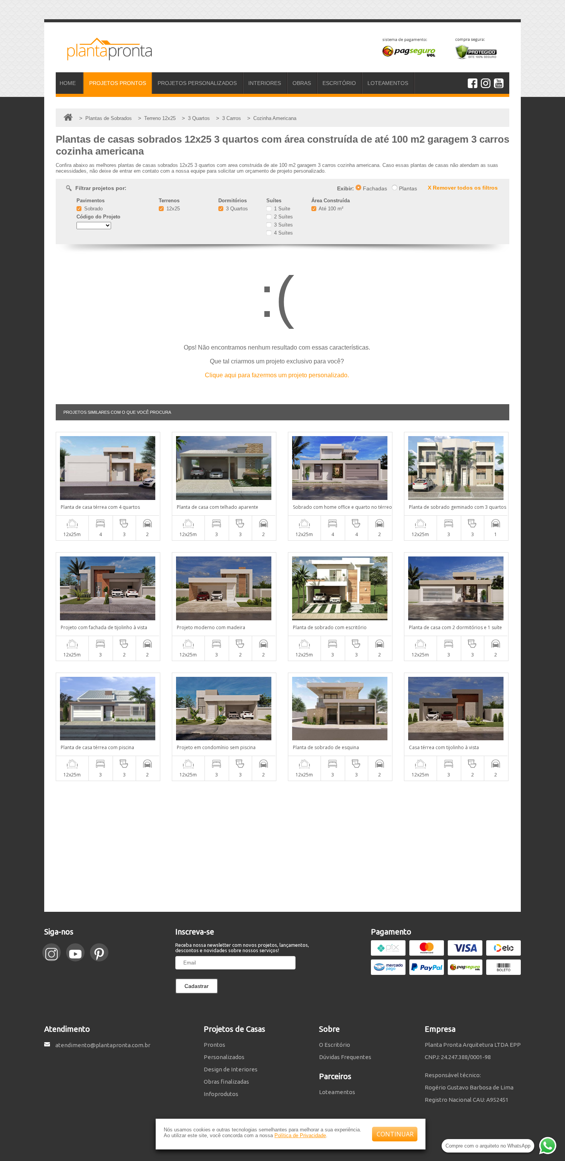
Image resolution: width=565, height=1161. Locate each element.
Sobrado (93, 209)
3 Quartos (236, 209)
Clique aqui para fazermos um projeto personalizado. (277, 375)
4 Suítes (283, 233)
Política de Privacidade (300, 1135)
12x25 (172, 209)
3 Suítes (283, 225)
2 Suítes (283, 217)
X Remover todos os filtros (463, 188)
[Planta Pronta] (104, 57)
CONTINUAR (395, 1134)
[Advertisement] (282, 846)
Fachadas (374, 188)
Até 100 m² (330, 209)
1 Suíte (281, 209)
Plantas (407, 188)
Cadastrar (196, 986)
